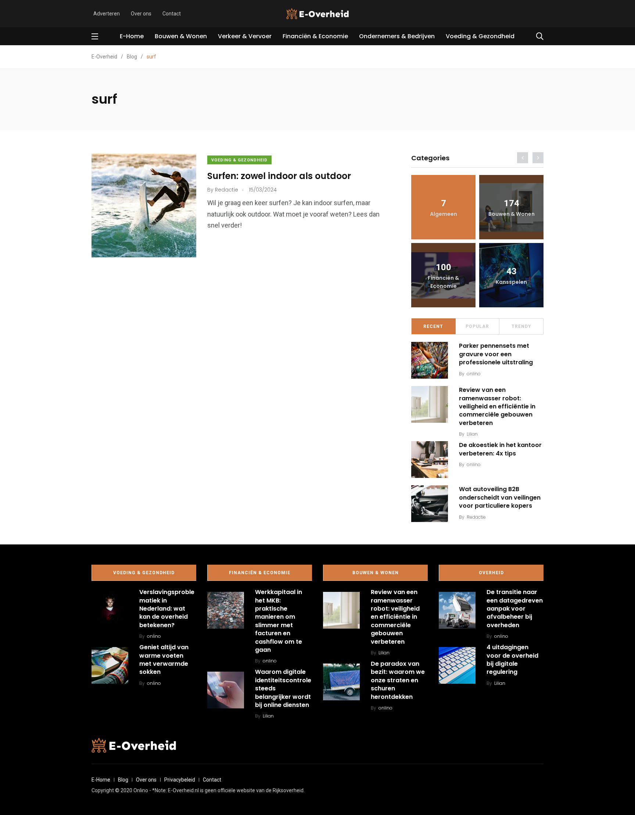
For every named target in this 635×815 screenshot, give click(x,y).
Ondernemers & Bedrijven (397, 36)
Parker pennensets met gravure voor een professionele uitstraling (496, 354)
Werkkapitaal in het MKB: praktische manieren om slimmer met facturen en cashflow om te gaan (278, 621)
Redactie (476, 517)
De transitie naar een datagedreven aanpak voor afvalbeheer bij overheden (515, 608)
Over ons (141, 14)
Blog (123, 780)
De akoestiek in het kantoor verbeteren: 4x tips (500, 449)
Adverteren (106, 14)
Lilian (472, 434)
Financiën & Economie (315, 36)
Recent (433, 326)
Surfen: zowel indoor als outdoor (279, 176)
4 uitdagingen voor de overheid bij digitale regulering (512, 659)
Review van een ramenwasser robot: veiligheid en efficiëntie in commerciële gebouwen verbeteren (497, 406)
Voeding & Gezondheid (480, 36)
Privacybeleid (179, 780)
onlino (474, 374)
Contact (171, 14)
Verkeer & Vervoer (245, 36)
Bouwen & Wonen (181, 36)
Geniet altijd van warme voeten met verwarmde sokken (164, 659)
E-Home (132, 36)
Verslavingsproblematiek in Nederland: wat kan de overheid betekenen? (166, 608)
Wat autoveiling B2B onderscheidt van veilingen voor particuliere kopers (500, 497)
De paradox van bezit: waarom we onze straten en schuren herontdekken (398, 680)
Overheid (491, 572)
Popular (477, 326)
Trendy (521, 326)
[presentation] (522, 157)
